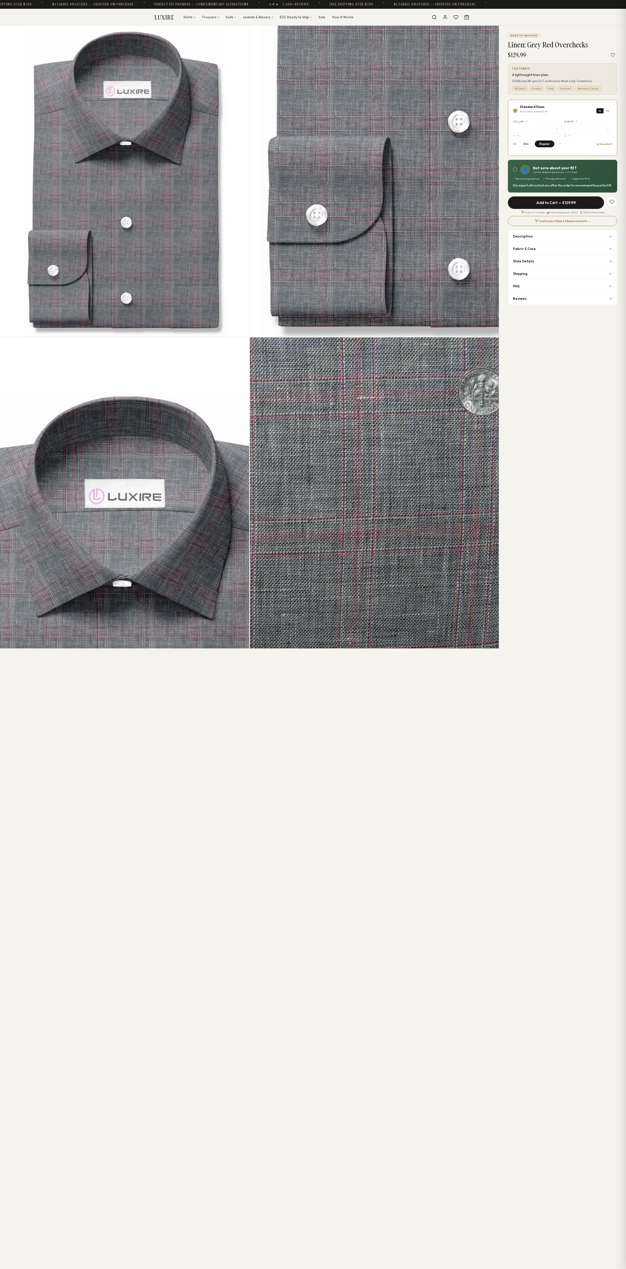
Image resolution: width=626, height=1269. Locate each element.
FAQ (516, 286)
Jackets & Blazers (258, 17)
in (600, 110)
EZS (296, 17)
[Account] (445, 17)
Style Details (523, 261)
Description (523, 236)
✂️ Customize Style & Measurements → (563, 221)
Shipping (520, 273)
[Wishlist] (456, 17)
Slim (526, 144)
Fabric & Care (524, 249)
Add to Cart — (556, 202)
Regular (544, 144)
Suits (231, 17)
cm (607, 110)
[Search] (434, 17)
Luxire (164, 17)
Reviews (520, 298)
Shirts (189, 17)
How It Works (342, 17)
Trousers (210, 17)
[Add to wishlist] (612, 55)
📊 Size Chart (604, 144)
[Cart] (466, 17)
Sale (321, 17)
